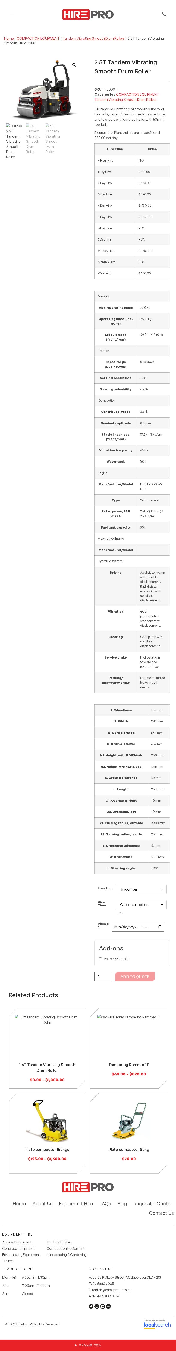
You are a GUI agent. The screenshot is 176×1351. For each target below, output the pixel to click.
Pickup (103, 925)
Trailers (8, 1261)
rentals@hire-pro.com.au (111, 1290)
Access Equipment (17, 1242)
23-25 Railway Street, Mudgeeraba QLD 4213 (127, 1277)
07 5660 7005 (103, 1283)
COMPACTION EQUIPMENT (38, 38)
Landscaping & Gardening (67, 1255)
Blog (122, 1203)
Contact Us (161, 1213)
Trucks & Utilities (59, 1242)
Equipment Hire (76, 1203)
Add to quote (135, 976)
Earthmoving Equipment (21, 1255)
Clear (120, 912)
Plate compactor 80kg (129, 1149)
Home (9, 38)
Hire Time (102, 904)
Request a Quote (152, 1203)
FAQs (105, 1203)
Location (105, 888)
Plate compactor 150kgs (47, 1149)
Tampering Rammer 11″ (128, 1064)
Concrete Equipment (18, 1248)
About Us (42, 1203)
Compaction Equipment (66, 1248)
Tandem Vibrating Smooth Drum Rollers (94, 38)
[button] (74, 65)
